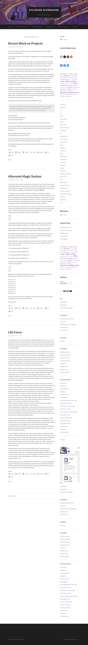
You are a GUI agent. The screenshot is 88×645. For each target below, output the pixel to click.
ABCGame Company (65, 352)
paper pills (63, 85)
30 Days (71, 74)
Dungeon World (64, 136)
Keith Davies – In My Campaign (67, 406)
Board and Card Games (21, 26)
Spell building (63, 89)
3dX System (63, 107)
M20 (75, 79)
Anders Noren (72, 639)
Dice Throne (63, 321)
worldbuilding (68, 96)
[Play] (66, 460)
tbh (67, 94)
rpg (74, 87)
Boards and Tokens (64, 127)
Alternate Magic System (24, 176)
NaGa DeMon (63, 156)
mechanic (62, 83)
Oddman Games (64, 369)
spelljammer (75, 261)
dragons (72, 77)
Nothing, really (63, 159)
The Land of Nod (64, 426)
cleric (61, 77)
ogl (68, 83)
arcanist (72, 76)
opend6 (71, 83)
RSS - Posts (64, 39)
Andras (67, 75)
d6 (60, 133)
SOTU (61, 179)
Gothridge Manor (64, 397)
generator (75, 77)
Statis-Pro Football (63, 26)
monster (66, 83)
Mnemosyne (63, 150)
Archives (62, 281)
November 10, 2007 (13, 179)
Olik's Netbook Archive (65, 409)
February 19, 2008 (13, 46)
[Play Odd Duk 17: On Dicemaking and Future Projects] (66, 460)
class (75, 76)
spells (61, 90)
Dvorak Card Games (65, 357)
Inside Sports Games (65, 360)
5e (67, 74)
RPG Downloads (49, 26)
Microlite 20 (63, 147)
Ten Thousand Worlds (65, 420)
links (70, 79)
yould (61, 202)
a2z (61, 113)
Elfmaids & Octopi (64, 394)
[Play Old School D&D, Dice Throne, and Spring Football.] (66, 478)
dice (69, 77)
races (65, 87)
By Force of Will (63, 236)
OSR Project (63, 162)
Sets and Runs (63, 176)
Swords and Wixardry (69, 92)
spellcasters (69, 89)
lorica (72, 79)
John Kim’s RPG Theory (65, 403)
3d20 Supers (63, 104)
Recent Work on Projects (25, 43)
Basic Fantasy (63, 124)
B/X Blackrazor (63, 386)
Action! (62, 76)
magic (62, 81)
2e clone (63, 74)
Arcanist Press (63, 383)
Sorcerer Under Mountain (66, 417)
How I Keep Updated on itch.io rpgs (68, 400)
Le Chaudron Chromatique (66, 308)
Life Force (15, 332)
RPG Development (37, 26)
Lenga (67, 79)
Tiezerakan (62, 96)
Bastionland (63, 391)
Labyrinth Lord (63, 142)
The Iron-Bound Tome (65, 423)
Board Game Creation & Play (67, 318)
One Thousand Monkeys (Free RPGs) (69, 412)
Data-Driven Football (65, 355)
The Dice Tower (63, 330)
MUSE (61, 153)
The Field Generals (64, 372)
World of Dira (63, 199)
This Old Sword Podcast (65, 194)
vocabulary (62, 196)
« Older (12, 496)
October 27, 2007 (13, 335)
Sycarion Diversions (44, 10)
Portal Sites (63, 171)
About (10, 26)
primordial (69, 85)
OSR (75, 83)
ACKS (75, 74)
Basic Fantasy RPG (64, 389)
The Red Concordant (65, 191)
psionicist (75, 85)
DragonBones (63, 302)
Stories (75, 26)
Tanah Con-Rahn (63, 94)
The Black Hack (72, 94)
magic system (70, 81)
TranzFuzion (63, 429)
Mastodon (62, 341)
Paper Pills (62, 165)
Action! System (63, 119)
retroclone (69, 87)
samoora (77, 87)
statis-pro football (67, 90)
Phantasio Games (64, 327)
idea (61, 79)
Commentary (63, 130)
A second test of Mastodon (66, 230)
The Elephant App (64, 233)
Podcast (62, 168)
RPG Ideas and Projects (65, 173)
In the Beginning (64, 239)
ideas (63, 79)
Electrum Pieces (64, 139)
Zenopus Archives (64, 432)
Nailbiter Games (64, 366)
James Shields (63, 305)
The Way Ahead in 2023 (65, 227)
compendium (65, 77)
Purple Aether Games (65, 414)
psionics (61, 87)
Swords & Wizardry (64, 185)
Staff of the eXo (63, 182)
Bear (21, 46)
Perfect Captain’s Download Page (68, 324)
